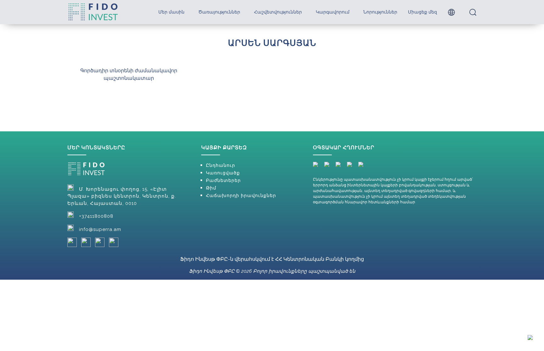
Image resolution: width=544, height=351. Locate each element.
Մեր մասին (171, 11)
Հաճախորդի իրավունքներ (241, 195)
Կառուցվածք (223, 172)
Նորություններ (380, 11)
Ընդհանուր (220, 165)
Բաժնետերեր (223, 180)
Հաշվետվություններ (278, 11)
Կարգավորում (332, 11)
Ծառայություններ (219, 11)
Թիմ (211, 187)
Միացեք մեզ (422, 11)
